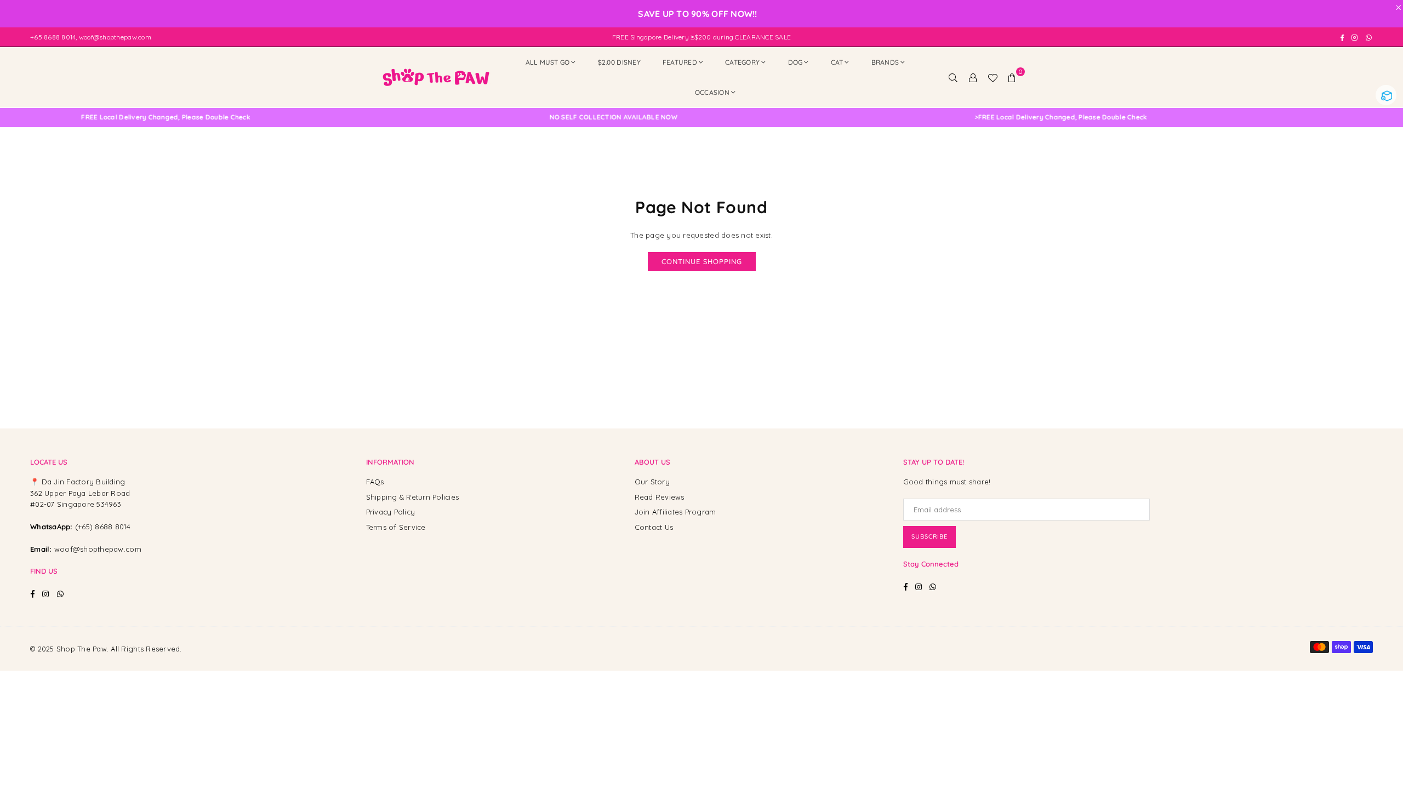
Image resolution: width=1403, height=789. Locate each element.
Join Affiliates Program (675, 511)
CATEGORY (742, 62)
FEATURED (680, 62)
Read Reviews (660, 497)
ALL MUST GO (548, 62)
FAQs (375, 481)
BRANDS (885, 62)
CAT (837, 62)
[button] (1012, 77)
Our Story (652, 481)
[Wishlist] (992, 77)
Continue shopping (701, 261)
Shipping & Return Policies (412, 497)
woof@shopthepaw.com (97, 549)
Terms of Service (396, 527)
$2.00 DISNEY (619, 62)
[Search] (953, 77)
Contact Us (654, 527)
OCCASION (712, 92)
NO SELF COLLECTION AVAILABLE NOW (581, 117)
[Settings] (973, 77)
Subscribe (929, 536)
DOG (795, 62)
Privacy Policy (390, 511)
